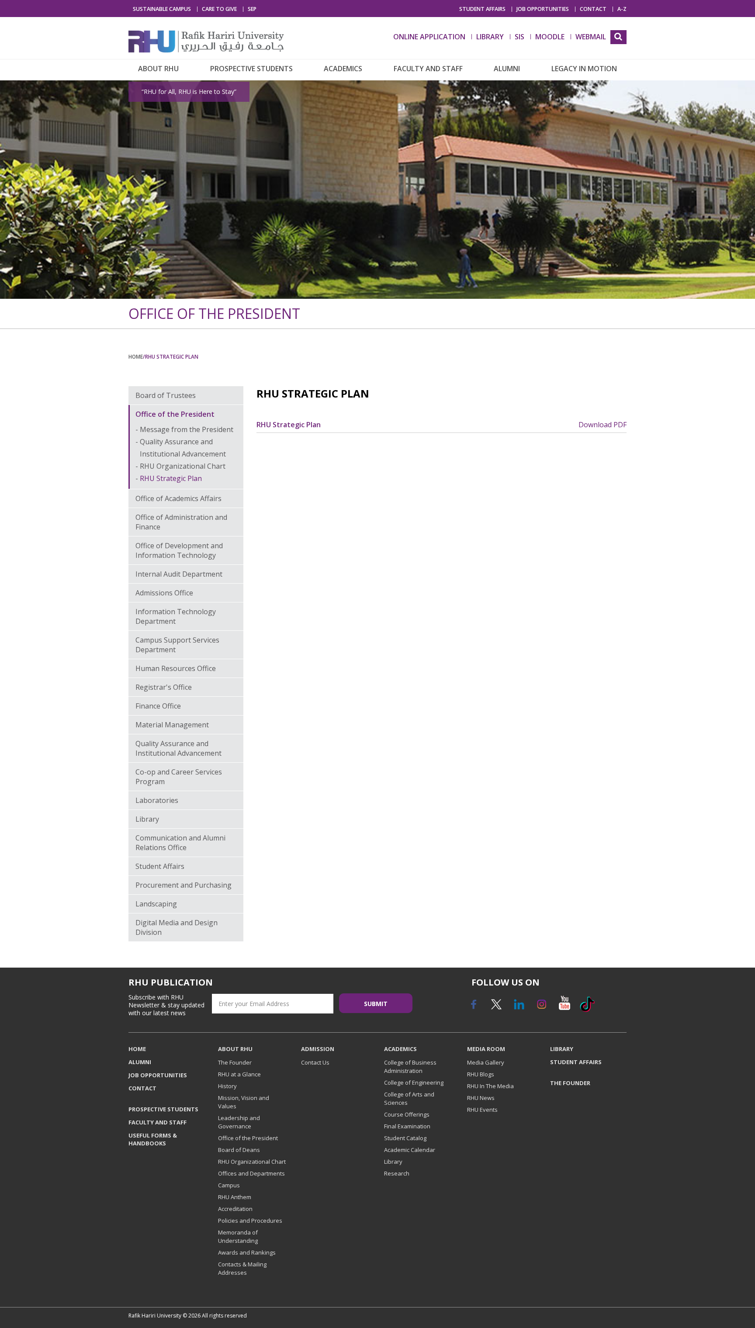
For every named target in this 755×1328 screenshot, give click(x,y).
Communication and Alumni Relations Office (180, 842)
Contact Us (315, 1062)
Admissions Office (164, 593)
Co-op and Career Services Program (178, 776)
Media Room (486, 1049)
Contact (593, 9)
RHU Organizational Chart (182, 466)
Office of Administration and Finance (181, 522)
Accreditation (235, 1209)
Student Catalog (405, 1138)
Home (135, 356)
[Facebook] (473, 1007)
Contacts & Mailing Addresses (242, 1268)
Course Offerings (406, 1114)
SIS (519, 36)
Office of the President (175, 414)
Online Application (429, 36)
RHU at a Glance (239, 1074)
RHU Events (482, 1110)
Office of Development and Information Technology (179, 550)
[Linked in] (518, 1007)
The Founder (235, 1062)
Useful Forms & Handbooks (152, 1139)
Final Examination (407, 1126)
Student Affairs (482, 9)
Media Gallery (485, 1062)
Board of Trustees (165, 395)
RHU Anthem (234, 1197)
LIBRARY (490, 36)
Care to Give (219, 9)
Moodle (550, 36)
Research (396, 1173)
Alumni (507, 68)
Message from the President (186, 429)
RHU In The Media (490, 1086)
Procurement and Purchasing (183, 885)
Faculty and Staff (428, 68)
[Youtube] (564, 1007)
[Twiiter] (495, 1007)
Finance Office (158, 706)
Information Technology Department (175, 616)
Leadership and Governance (239, 1122)
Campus (229, 1185)
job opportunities (542, 9)
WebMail (590, 36)
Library (147, 819)
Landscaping (156, 904)
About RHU (158, 68)
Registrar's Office (163, 687)
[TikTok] (586, 1007)
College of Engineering (413, 1082)
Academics (343, 68)
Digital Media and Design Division (176, 927)
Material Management (172, 725)
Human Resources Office (175, 668)
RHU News (481, 1098)
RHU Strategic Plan (171, 478)
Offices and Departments (251, 1173)
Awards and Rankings (247, 1252)
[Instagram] (541, 1007)
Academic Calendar (409, 1150)
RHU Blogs (480, 1074)
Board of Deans (239, 1150)
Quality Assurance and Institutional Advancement (178, 748)
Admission (317, 1049)
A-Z (622, 9)
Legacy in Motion (584, 68)
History (227, 1086)
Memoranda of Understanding (238, 1236)
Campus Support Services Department (177, 644)
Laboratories (156, 800)
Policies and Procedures (250, 1220)
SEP (252, 9)
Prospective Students (251, 68)
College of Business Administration (410, 1066)
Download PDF (602, 424)
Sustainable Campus (162, 9)
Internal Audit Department (178, 574)
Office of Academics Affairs (178, 498)
